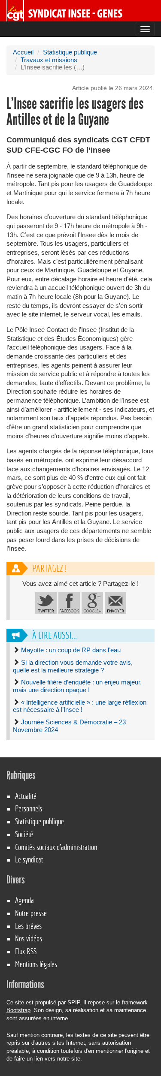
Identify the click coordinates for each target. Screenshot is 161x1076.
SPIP (73, 1002)
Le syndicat (29, 859)
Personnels (28, 808)
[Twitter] (46, 602)
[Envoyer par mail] (115, 602)
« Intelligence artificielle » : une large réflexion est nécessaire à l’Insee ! (79, 706)
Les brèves (28, 926)
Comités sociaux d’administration (56, 847)
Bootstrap (18, 1010)
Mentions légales (36, 964)
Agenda (24, 900)
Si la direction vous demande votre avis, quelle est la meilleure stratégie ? (73, 666)
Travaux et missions (49, 60)
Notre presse (31, 913)
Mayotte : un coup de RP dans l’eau (71, 650)
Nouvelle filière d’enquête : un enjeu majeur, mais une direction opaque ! (77, 686)
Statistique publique (70, 52)
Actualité (25, 796)
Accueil (23, 52)
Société (24, 834)
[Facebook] (69, 602)
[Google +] (92, 602)
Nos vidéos (28, 938)
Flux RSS (25, 951)
